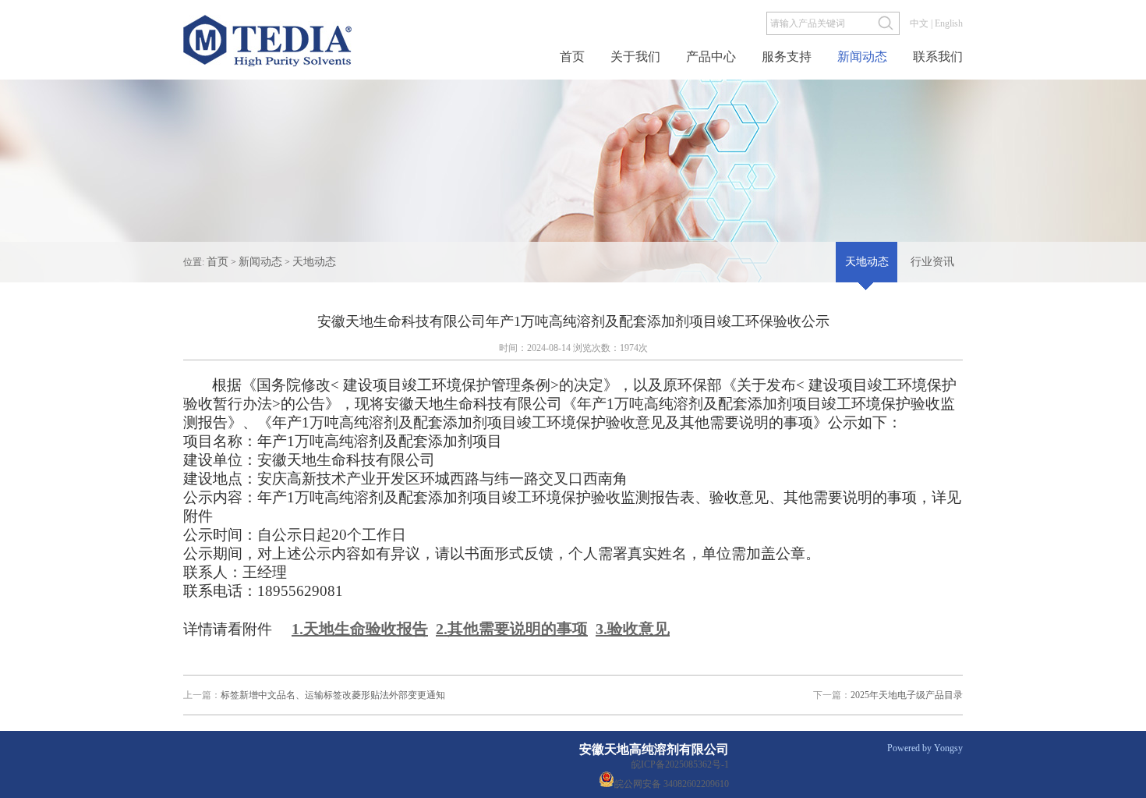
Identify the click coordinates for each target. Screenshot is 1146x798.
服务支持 (787, 57)
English (949, 23)
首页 (572, 57)
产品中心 (711, 57)
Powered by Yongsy (925, 748)
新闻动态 (862, 57)
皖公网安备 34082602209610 (671, 782)
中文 (919, 23)
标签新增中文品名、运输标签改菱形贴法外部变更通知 (314, 695)
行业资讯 (932, 262)
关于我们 (635, 57)
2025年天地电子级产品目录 (888, 695)
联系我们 (938, 57)
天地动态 (314, 262)
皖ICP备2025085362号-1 (680, 764)
